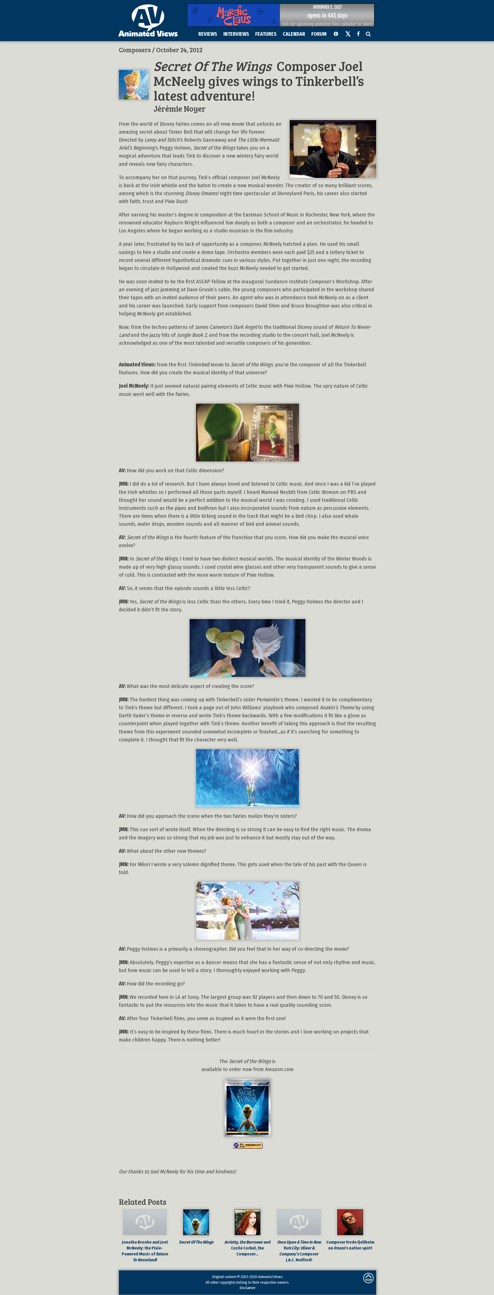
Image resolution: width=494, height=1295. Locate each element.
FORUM (319, 34)
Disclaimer (248, 1287)
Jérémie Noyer (180, 108)
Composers (135, 49)
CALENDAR (294, 34)
